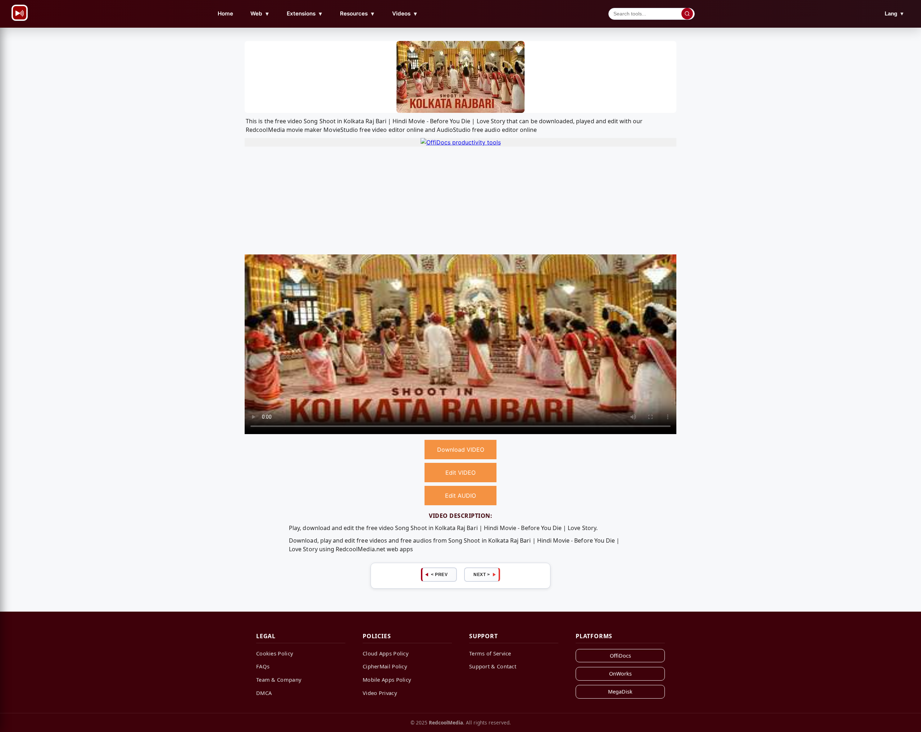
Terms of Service (490, 653)
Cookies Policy (274, 653)
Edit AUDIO (460, 495)
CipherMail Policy (385, 666)
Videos (405, 13)
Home (225, 13)
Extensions (305, 13)
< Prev (439, 574)
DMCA (264, 692)
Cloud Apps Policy (386, 653)
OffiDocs (620, 655)
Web (260, 13)
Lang (894, 13)
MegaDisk (620, 691)
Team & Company (278, 679)
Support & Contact (492, 666)
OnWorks (620, 673)
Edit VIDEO (460, 472)
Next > (481, 574)
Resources (357, 13)
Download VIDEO (460, 449)
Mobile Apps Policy (387, 679)
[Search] (687, 13)
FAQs (262, 666)
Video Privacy (380, 692)
